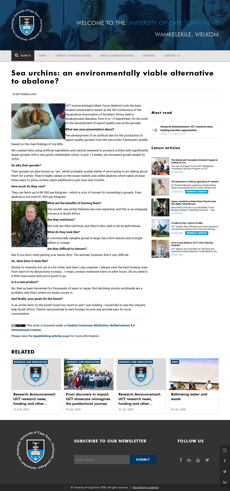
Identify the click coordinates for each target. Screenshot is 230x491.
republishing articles (47, 336)
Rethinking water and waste (189, 396)
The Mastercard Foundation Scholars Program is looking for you (194, 161)
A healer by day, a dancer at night (187, 223)
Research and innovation (30, 362)
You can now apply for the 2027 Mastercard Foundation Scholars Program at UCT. (192, 167)
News (42, 55)
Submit (143, 459)
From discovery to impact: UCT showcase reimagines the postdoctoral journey (88, 399)
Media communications (117, 55)
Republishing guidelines (145, 487)
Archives (149, 55)
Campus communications (73, 55)
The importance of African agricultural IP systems (194, 181)
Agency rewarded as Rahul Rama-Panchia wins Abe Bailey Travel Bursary (193, 202)
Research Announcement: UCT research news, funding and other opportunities (186, 128)
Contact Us (172, 55)
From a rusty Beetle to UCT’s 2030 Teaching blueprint (192, 244)
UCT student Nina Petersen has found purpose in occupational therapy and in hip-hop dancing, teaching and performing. (195, 227)
